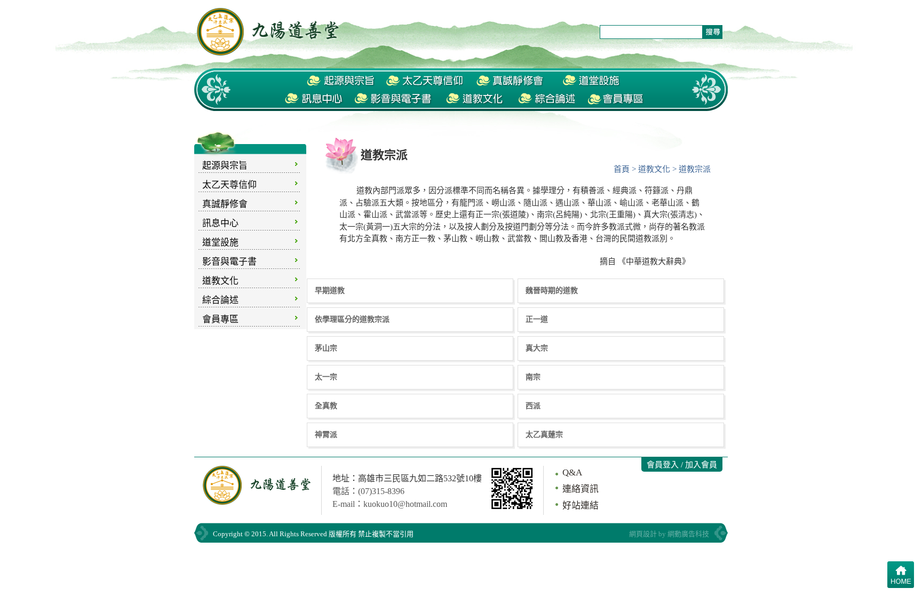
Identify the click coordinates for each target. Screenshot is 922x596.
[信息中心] (314, 99)
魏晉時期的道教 (552, 290)
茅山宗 (326, 348)
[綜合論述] (545, 99)
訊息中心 (220, 223)
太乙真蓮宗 (544, 434)
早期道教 (330, 290)
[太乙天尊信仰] (424, 81)
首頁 (622, 169)
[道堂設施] (591, 81)
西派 (533, 405)
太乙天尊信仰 (229, 185)
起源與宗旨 (225, 166)
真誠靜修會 (225, 204)
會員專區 (220, 319)
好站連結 (580, 505)
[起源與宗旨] (341, 81)
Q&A (572, 472)
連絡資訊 (580, 489)
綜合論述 (220, 300)
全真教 (326, 405)
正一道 (537, 319)
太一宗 (326, 376)
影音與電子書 (229, 262)
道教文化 (220, 281)
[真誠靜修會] (511, 81)
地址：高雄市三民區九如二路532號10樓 (407, 478)
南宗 (533, 376)
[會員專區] (616, 99)
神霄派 (326, 434)
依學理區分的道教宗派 (352, 319)
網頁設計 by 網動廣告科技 (669, 534)
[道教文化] (475, 99)
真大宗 (537, 348)
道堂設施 (220, 242)
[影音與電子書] (395, 99)
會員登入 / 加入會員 (682, 464)
